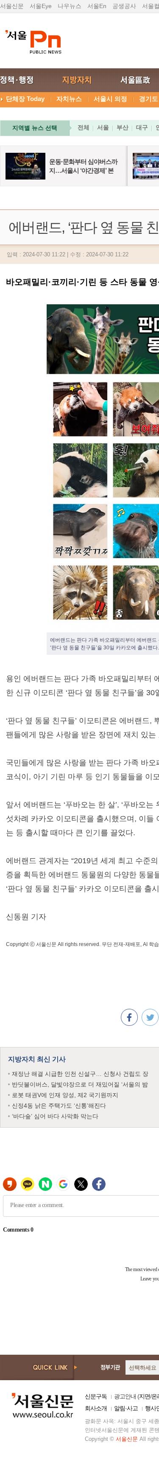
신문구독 (96, 1396)
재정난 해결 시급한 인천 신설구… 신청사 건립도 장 (80, 1073)
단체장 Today (25, 98)
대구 (142, 127)
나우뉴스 (69, 6)
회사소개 (96, 1408)
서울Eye (41, 6)
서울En (96, 6)
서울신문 (12, 6)
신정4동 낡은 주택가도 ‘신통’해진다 (59, 1105)
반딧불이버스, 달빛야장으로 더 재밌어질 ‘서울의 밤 (80, 1084)
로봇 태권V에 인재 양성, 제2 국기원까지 (65, 1095)
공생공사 (124, 6)
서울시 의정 (110, 98)
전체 (83, 127)
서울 (103, 127)
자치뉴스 (69, 98)
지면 (144, 1396)
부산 (122, 127)
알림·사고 (126, 1408)
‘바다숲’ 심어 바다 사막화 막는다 (55, 1116)
